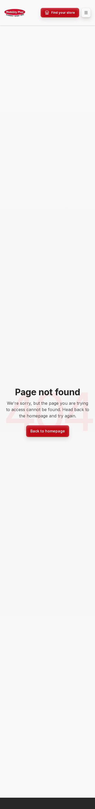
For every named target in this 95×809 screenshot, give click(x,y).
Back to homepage (47, 431)
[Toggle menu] (86, 12)
